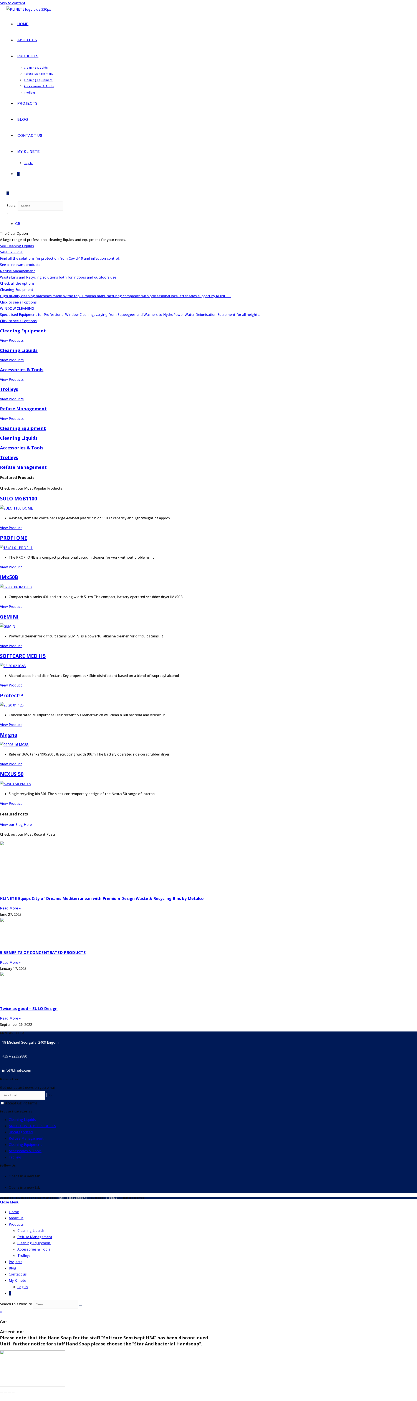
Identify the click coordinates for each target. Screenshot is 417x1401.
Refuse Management (26, 1138)
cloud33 (111, 1197)
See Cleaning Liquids (17, 246)
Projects (15, 1261)
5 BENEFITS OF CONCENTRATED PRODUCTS (43, 952)
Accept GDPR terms (21, 1103)
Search (12, 205)
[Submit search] (80, 1305)
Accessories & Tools (25, 1151)
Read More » (10, 908)
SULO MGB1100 (18, 498)
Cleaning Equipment (25, 1144)
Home (14, 1212)
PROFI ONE (13, 537)
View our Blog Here (16, 824)
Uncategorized (21, 1132)
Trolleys (15, 1157)
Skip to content (12, 3)
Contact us (18, 1274)
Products (16, 1224)
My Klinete (17, 1280)
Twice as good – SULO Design (29, 1008)
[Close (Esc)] (13, 1392)
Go (49, 1095)
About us (16, 1218)
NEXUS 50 (11, 774)
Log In (22, 1286)
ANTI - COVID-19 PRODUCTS (32, 1125)
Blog (12, 1268)
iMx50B (9, 577)
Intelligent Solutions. (73, 1197)
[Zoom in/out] (1, 1392)
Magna (8, 734)
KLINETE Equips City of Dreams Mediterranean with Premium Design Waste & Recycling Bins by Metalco (102, 898)
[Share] (9, 1392)
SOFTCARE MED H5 (23, 655)
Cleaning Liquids (22, 1119)
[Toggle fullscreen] (5, 1392)
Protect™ (11, 695)
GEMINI (9, 616)
